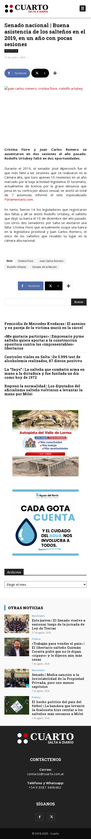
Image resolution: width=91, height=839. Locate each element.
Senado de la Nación (44, 267)
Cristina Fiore (25, 261)
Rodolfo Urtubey (16, 267)
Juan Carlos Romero (51, 261)
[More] (55, 73)
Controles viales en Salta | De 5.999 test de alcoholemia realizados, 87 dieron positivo (43, 358)
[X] (51, 817)
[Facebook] (39, 817)
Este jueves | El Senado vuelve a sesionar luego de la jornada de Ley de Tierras (58, 624)
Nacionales (38, 616)
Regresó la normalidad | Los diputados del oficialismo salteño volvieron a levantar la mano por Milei (43, 390)
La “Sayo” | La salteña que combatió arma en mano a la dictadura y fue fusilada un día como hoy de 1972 (44, 373)
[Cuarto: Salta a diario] (33, 8)
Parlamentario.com (18, 199)
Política (11, 50)
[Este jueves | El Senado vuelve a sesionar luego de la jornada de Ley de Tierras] (16, 624)
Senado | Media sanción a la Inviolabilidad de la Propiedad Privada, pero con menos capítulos (58, 680)
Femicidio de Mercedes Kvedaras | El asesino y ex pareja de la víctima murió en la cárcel (44, 325)
